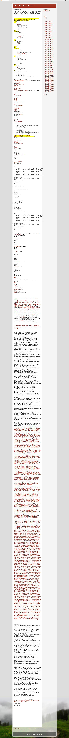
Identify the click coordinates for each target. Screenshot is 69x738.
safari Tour (22, 550)
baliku (21, 540)
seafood (33, 538)
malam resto (21, 547)
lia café (23, 531)
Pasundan (32, 535)
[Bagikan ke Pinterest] (32, 699)
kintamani (31, 533)
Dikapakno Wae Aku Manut (24, 5)
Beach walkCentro (18, 535)
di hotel (16, 548)
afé (19, 540)
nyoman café (16, 531)
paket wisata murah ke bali (18, 701)
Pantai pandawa (24, 542)
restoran (18, 534)
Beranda (28, 728)
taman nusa (19, 536)
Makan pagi (28, 530)
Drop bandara (37, 535)
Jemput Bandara (29, 541)
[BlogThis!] (29, 699)
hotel (24, 530)
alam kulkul (34, 531)
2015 (45, 95)
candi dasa (25, 537)
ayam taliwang (25, 547)
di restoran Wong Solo (18, 555)
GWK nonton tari (21, 529)
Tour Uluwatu (25, 541)
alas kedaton (21, 537)
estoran (15, 541)
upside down (29, 537)
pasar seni (34, 534)
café (23, 540)
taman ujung (26, 562)
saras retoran (30, 544)
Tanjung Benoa (19, 542)
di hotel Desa (22, 533)
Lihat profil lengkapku (46, 11)
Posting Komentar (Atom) (21, 730)
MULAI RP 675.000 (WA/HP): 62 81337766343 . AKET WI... (49, 71)
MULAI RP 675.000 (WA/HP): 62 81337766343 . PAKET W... (49, 61)
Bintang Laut (15, 530)
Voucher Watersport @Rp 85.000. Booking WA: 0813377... (50, 21)
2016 (45, 94)
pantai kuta (36, 547)
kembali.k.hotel (33, 532)
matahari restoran (30, 531)
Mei (45, 17)
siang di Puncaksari (28, 559)
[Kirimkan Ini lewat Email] (29, 699)
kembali (29, 547)
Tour (37, 532)
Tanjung (18, 551)
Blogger (41, 734)
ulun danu (25, 544)
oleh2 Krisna (32, 530)
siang (24, 535)
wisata (25, 533)
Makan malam (35, 529)
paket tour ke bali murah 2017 (35, 700)
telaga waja (38, 531)
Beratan (15, 540)
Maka (22, 535)
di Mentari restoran (18, 545)
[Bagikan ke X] (30, 699)
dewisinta (33, 544)
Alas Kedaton (21, 541)
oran (34, 540)
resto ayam (27, 532)
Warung (30, 535)
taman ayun (15, 536)
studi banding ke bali (25, 701)
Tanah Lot (19, 532)
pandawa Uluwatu (18, 538)
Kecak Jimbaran (29, 538)
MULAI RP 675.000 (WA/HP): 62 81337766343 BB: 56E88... (49, 69)
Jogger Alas (23, 545)
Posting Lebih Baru (17, 728)
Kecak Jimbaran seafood (28, 529)
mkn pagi (18, 533)
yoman (18, 540)
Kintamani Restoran (47, 10)
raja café (25, 531)
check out (18, 548)
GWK (22, 538)
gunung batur (32, 536)
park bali (35, 537)
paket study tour (28, 700)
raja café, (28, 540)
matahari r (31, 540)
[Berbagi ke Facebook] (31, 699)
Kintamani (15, 533)
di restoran (39, 529)
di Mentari (16, 554)
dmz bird (32, 537)
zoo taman (38, 537)
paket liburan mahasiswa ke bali (20, 700)
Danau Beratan (37, 530)
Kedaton (16, 532)
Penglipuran (28, 533)
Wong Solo (15, 551)
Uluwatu (18, 529)
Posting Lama (38, 728)
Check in (19, 530)
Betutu (30, 532)
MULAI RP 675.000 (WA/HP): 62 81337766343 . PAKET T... (49, 39)
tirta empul (28, 534)
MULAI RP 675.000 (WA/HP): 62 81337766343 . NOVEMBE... (49, 49)
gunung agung (36, 536)
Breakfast (15, 109)
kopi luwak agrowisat (23, 534)
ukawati (31, 534)
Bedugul (28, 539)
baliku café (19, 531)
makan (34, 533)
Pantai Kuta (22, 548)
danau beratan (23, 536)
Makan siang (34, 541)
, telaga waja (22, 553)
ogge (17, 541)
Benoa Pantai (22, 551)
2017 (45, 16)
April (45, 18)
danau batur (27, 536)
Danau (38, 539)
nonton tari (24, 538)
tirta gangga (17, 537)
